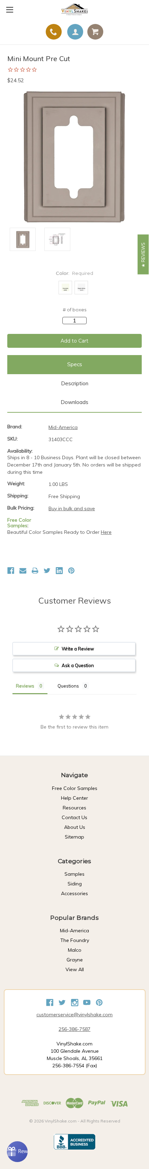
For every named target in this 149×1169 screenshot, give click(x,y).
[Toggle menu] (9, 9)
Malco (74, 950)
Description (74, 383)
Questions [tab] (68, 686)
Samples (74, 874)
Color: (74, 273)
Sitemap (74, 837)
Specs (74, 364)
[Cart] (95, 32)
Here (106, 532)
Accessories (74, 893)
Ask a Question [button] (78, 665)
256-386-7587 (74, 1029)
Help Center (74, 798)
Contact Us (74, 817)
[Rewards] (17, 1151)
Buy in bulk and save (72, 508)
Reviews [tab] (25, 686)
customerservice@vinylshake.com (74, 1014)
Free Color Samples (74, 788)
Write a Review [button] (78, 648)
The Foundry (74, 940)
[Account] (75, 32)
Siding (75, 884)
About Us (74, 827)
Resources (74, 808)
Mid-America (74, 930)
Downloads (74, 402)
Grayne (75, 960)
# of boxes (74, 309)
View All (74, 969)
